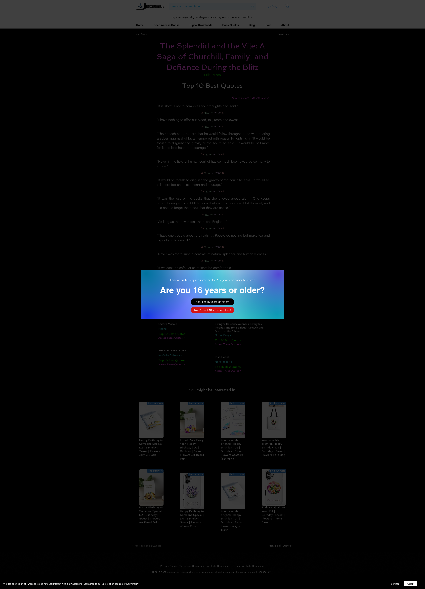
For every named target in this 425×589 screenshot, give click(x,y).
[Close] (421, 583)
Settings (395, 583)
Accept (410, 583)
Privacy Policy (131, 583)
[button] (212, 301)
